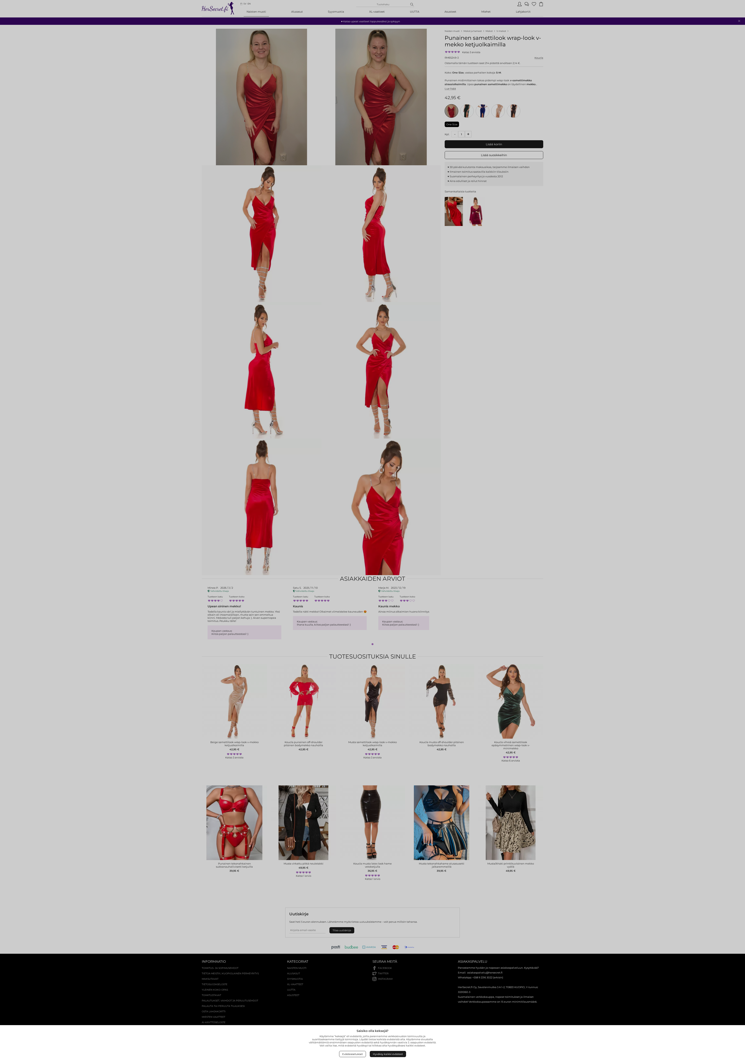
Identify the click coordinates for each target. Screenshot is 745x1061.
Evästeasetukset (352, 1054)
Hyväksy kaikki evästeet (388, 1054)
